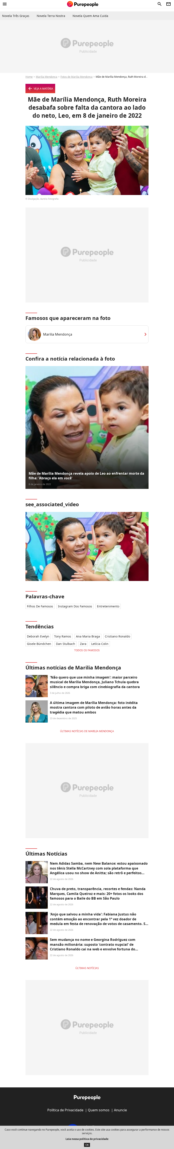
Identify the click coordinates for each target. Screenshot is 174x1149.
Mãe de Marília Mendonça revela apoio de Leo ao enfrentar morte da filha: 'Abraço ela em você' (86, 475)
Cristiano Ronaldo (117, 636)
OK (87, 1145)
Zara (83, 644)
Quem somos (98, 1110)
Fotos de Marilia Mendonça (76, 77)
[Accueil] (82, 4)
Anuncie (120, 1110)
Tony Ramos (62, 636)
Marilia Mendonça (46, 77)
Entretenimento (108, 606)
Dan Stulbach (65, 644)
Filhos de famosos (40, 606)
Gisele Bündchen (39, 644)
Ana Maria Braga (88, 636)
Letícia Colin (99, 644)
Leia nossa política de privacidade (87, 1139)
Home (29, 77)
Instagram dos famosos (75, 606)
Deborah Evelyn (38, 636)
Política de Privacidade (65, 1110)
